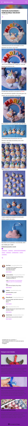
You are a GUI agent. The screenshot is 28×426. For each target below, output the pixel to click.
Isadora (8, 290)
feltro (3, 252)
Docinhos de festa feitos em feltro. (8, 410)
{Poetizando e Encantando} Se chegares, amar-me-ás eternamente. (14, 281)
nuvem (21, 252)
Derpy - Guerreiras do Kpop (7, 388)
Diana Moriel (9, 297)
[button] (2, 17)
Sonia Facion (9, 315)
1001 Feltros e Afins (8, 2)
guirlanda (8, 252)
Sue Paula (8, 265)
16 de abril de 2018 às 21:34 (16, 265)
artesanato (4, 250)
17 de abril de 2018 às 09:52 (15, 290)
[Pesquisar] (26, 2)
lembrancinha (15, 252)
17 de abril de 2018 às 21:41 (18, 297)
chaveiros (10, 250)
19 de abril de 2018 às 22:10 (13, 306)
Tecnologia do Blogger (15, 424)
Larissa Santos (9, 274)
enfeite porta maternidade (19, 250)
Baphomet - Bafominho (6, 365)
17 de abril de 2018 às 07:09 (19, 274)
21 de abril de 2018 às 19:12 (18, 315)
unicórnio (4, 254)
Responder (9, 271)
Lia (6, 306)
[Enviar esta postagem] (2, 249)
